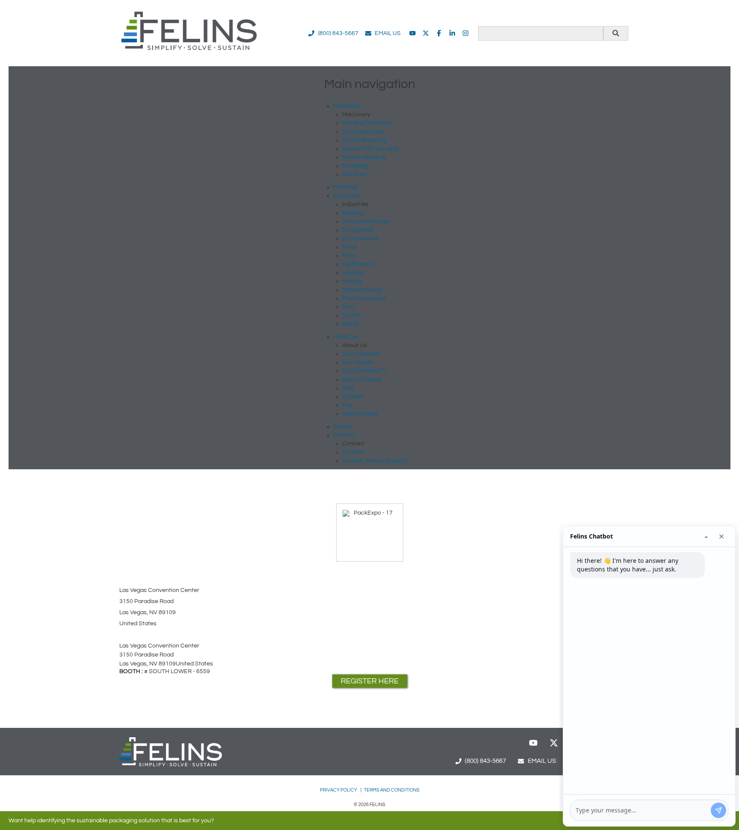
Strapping (355, 166)
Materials (345, 187)
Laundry (353, 273)
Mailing (351, 281)
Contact (353, 452)
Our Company (361, 354)
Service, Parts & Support (375, 461)
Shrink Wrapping (364, 140)
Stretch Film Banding (370, 149)
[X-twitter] (426, 33)
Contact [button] (344, 435)
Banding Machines (367, 123)
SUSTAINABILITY (364, 371)
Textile (351, 315)
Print (348, 307)
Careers (353, 397)
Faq (347, 405)
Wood (350, 324)
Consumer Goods (365, 221)
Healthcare (357, 264)
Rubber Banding (363, 157)
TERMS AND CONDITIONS (392, 790)
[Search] (616, 33)
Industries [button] (346, 196)
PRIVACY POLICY (339, 790)
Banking (353, 213)
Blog (348, 388)
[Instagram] (465, 33)
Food (349, 256)
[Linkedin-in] (452, 33)
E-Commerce (360, 238)
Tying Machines (363, 132)
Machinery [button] (347, 106)
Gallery (342, 427)
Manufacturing (361, 290)
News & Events (362, 380)
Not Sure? (355, 174)
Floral (349, 247)
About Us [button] (345, 337)
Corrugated (357, 230)
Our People (357, 362)
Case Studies (360, 414)
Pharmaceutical (363, 298)
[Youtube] (412, 33)
